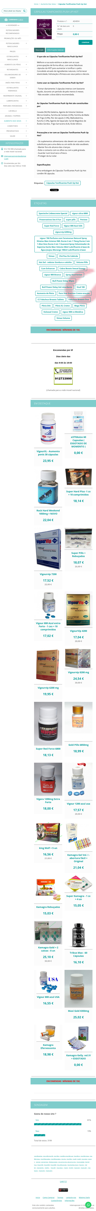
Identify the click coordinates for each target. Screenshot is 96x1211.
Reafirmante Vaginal (12, 96)
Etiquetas (38, 183)
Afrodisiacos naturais (53, 1162)
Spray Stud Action (74, 274)
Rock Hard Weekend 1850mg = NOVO (48, 512)
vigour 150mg (69, 1159)
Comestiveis (12, 126)
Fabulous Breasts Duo (78, 299)
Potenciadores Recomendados (12, 31)
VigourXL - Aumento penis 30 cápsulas (48, 453)
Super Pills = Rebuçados (78, 554)
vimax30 (74, 1159)
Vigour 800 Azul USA (73, 226)
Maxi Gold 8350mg (78, 1010)
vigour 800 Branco (52, 274)
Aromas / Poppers (12, 116)
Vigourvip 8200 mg (78, 672)
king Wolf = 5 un (48, 848)
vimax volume (84, 1159)
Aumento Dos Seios (12, 121)
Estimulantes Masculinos (13, 58)
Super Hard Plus (40, 1167)
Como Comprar (49, 1197)
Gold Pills (47, 1167)
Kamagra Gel (77, 1167)
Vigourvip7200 (40, 1164)
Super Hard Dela (70, 1164)
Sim (37, 1120)
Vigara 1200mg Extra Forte (48, 800)
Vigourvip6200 (47, 1164)
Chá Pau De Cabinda (68, 256)
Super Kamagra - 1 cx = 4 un (78, 897)
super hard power (44, 1162)
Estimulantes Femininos (13, 89)
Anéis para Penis (13, 83)
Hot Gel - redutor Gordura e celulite (55, 262)
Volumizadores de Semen (13, 76)
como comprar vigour (62, 1162)
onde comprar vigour (71, 1162)
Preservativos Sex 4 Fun (50, 219)
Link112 (63, 1181)
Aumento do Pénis (13, 64)
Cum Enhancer (48, 268)
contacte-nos (71, 1197)
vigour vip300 (45, 1156)
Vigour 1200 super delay (61, 1164)
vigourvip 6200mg (63, 232)
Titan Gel (66, 1167)
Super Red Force (51, 226)
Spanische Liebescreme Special (53, 213)
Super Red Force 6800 (48, 748)
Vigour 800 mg (77, 1156)
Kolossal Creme (51, 312)
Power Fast (81, 1164)
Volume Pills (82, 262)
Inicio (36, 4)
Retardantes (12, 69)
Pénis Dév (46, 305)
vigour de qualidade (80, 1162)
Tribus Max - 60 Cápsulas (78, 954)
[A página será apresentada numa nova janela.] (44, 29)
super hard (38, 1162)
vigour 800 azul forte (38, 1156)
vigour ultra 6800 (80, 213)
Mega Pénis (79, 305)
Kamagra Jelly (84, 1167)
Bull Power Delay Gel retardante (57, 287)
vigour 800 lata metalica (55, 1159)
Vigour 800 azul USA (48, 997)
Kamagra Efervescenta (48, 1046)
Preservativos (12, 131)
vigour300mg (62, 1156)
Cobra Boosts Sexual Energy (72, 268)
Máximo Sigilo (84, 1197)
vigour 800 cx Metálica (73, 312)
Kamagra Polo (42, 1170)
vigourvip (76, 1164)
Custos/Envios (56, 1200)
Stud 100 (81, 287)
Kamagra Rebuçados (48, 907)
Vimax (51, 256)
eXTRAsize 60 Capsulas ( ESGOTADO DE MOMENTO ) (78, 441)
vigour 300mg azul (69, 1156)
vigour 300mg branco (85, 1156)
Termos (60, 1197)
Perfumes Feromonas (12, 106)
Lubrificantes (13, 101)
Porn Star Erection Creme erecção (74, 293)
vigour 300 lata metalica (45, 1159)
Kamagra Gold (49, 1170)
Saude (12, 136)
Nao (37, 1131)
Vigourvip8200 (53, 1164)
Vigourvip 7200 (48, 574)
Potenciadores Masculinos (12, 44)
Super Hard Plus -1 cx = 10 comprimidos (78, 493)
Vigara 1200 (53, 1167)
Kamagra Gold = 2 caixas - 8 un (48, 949)
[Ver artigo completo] (48, 429)
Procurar (24, 10)
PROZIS (12, 51)
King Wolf (71, 1167)
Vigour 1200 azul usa (78, 803)
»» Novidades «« (12, 25)
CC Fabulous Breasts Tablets (51, 299)
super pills (71, 219)
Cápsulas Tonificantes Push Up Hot (62, 183)
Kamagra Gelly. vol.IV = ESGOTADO (78, 1057)
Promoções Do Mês (12, 38)
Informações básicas (55, 50)
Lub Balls (13, 111)
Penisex (83, 219)
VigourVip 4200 (78, 630)
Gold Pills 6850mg (78, 744)
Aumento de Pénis (45, 293)
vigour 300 (51, 1156)
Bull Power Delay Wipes (63, 281)
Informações (69, 1200)
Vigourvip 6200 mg (48, 687)
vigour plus (63, 1159)
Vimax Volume (63, 318)
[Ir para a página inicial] (14, 2)
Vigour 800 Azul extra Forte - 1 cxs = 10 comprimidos (48, 626)
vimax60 (79, 1159)
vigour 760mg (56, 1156)
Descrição (39, 50)
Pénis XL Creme (62, 305)
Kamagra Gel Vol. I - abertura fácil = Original (78, 858)
